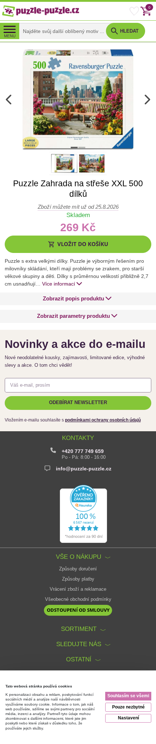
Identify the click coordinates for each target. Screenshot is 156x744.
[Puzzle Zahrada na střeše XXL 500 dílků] (77, 99)
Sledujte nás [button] (78, 644)
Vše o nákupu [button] (78, 556)
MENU (10, 36)
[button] (78, 244)
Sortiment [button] (79, 628)
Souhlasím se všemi (128, 695)
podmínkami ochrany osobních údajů (103, 420)
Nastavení (128, 717)
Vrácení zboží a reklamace (78, 589)
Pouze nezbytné (128, 707)
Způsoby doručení (78, 568)
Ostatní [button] (78, 659)
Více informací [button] (58, 284)
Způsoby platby (78, 579)
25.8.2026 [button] (78, 207)
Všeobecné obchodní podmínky (78, 599)
